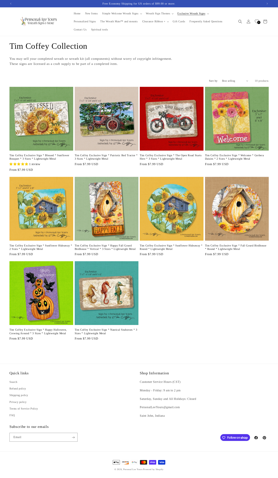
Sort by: (213, 80)
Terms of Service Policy (23, 408)
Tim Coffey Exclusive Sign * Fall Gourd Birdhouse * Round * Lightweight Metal (235, 247)
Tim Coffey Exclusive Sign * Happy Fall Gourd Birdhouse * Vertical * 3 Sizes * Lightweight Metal (105, 247)
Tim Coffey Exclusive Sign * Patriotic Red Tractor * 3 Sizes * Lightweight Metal (106, 157)
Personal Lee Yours (133, 469)
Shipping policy (18, 395)
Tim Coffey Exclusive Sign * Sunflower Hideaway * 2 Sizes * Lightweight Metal (40, 247)
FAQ (12, 415)
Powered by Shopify (153, 469)
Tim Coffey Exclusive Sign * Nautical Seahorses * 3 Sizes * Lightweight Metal (106, 331)
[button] (121, 14)
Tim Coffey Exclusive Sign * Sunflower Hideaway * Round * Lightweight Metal (171, 247)
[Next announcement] (267, 3)
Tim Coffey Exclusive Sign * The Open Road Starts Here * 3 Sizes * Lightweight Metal (171, 157)
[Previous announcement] (11, 3)
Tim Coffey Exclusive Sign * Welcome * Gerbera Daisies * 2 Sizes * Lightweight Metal (234, 157)
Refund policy (17, 388)
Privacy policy (17, 402)
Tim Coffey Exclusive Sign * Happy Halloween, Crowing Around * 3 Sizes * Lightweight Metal (38, 331)
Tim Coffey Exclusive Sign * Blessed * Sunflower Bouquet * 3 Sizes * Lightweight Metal (39, 157)
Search (13, 382)
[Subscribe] (73, 437)
